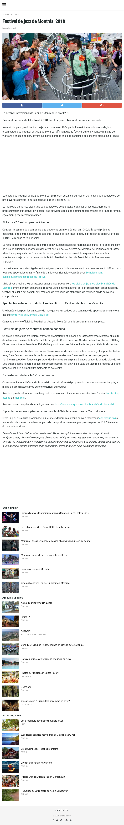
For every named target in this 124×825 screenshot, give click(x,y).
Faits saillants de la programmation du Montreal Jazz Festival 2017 (55, 513)
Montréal (15, 14)
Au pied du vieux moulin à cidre (36, 603)
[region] (62, 166)
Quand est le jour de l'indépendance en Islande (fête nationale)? (53, 645)
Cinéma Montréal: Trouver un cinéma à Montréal (45, 583)
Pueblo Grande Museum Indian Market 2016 (43, 777)
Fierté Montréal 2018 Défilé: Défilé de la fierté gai (45, 527)
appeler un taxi (107, 418)
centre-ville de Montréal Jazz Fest (29, 314)
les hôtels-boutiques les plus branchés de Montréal (84, 404)
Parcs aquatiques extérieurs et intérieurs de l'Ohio (46, 659)
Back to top (62, 810)
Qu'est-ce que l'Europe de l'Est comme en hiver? (45, 701)
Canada (5, 14)
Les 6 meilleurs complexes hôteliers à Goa (42, 720)
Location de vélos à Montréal (35, 569)
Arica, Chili (26, 631)
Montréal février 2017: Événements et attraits (44, 555)
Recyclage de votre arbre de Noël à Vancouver (44, 791)
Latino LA (26, 617)
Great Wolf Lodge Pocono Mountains (39, 749)
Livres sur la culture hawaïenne (36, 762)
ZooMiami (26, 687)
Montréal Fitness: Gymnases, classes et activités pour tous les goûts (55, 541)
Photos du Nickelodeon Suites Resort (39, 673)
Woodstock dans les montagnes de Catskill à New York (48, 735)
